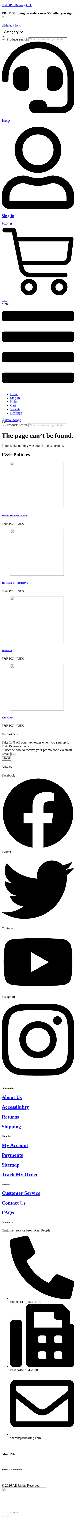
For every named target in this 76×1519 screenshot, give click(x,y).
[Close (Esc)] (3, 1512)
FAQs (8, 1212)
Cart (13, 405)
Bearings (16, 413)
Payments (12, 1155)
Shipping (11, 1126)
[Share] (7, 1512)
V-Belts (15, 409)
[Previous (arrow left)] (3, 1516)
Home (14, 394)
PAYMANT (8, 717)
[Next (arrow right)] (7, 1516)
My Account (15, 1145)
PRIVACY (7, 650)
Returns (10, 1117)
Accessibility (15, 1107)
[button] (38, 345)
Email (6, 754)
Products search (17, 39)
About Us (12, 1097)
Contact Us (14, 1203)
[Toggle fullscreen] (12, 1512)
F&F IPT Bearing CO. (17, 5)
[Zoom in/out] (16, 1512)
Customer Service (21, 1193)
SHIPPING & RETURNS (14, 515)
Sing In (8, 216)
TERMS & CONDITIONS (15, 583)
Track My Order (20, 1174)
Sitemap (10, 1165)
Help (6, 120)
